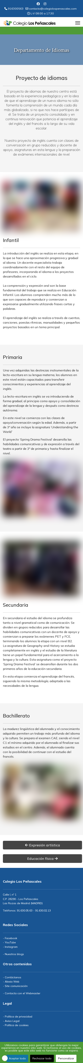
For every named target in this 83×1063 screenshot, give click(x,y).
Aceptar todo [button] (17, 1058)
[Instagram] (45, 4)
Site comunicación (16, 986)
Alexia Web (12, 981)
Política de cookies (17, 1025)
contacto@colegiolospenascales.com (53, 8)
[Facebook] (38, 4)
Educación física (41, 858)
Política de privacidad (18, 1016)
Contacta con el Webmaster (22, 993)
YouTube (10, 942)
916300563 (16, 8)
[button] (5, 1058)
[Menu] (77, 23)
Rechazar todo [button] (42, 1058)
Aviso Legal (12, 1021)
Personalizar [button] (66, 1058)
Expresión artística (44, 845)
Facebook (11, 938)
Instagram (11, 947)
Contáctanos (13, 977)
